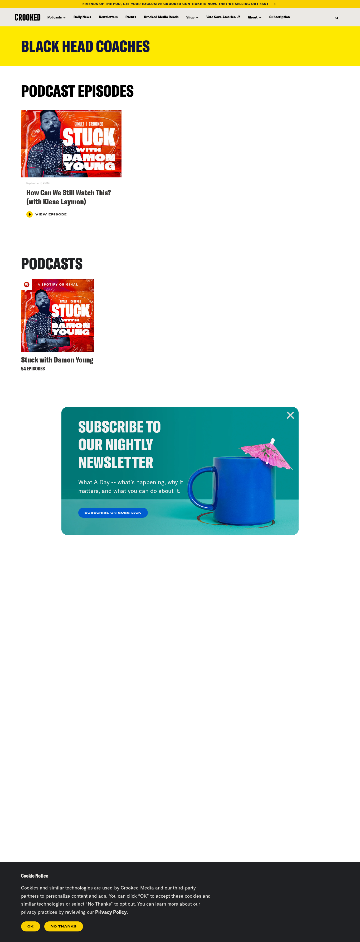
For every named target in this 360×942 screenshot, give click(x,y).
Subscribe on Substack (113, 513)
